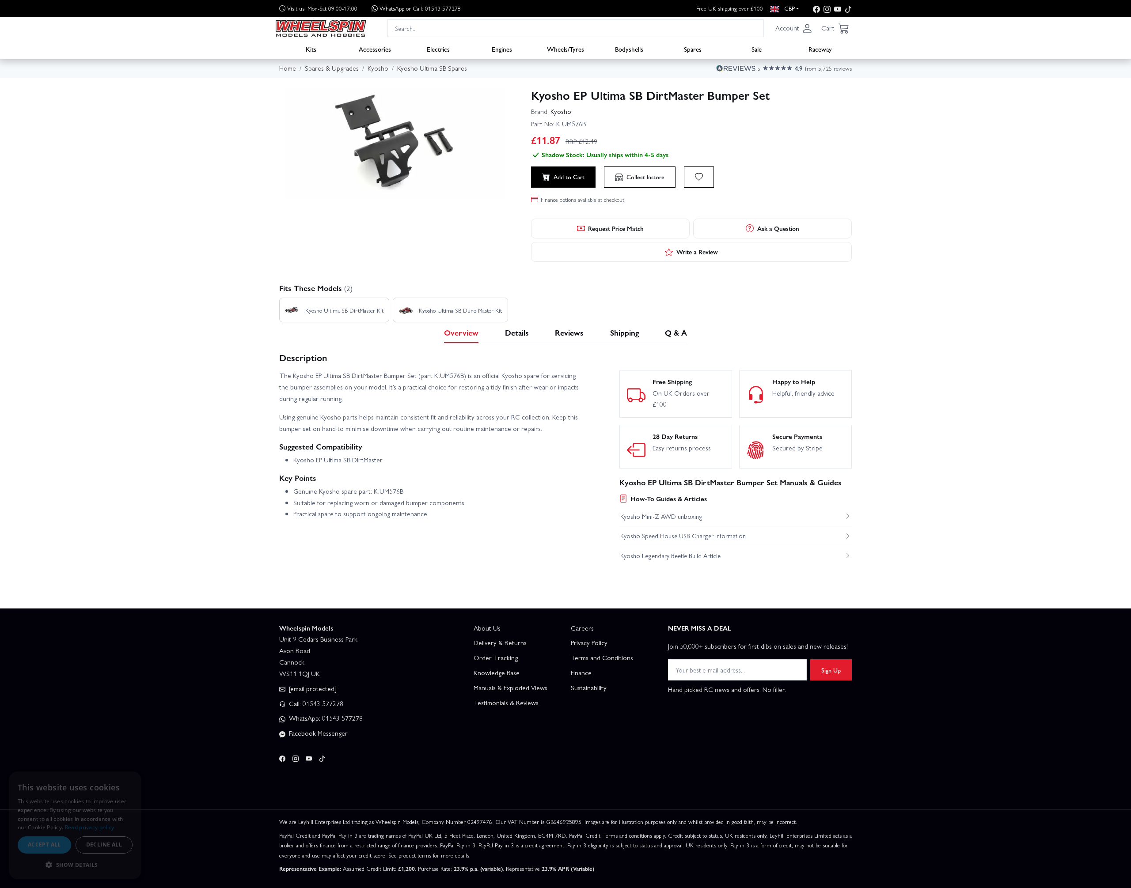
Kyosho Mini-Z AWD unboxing (661, 516)
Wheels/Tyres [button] (565, 49)
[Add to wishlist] (699, 177)
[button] (794, 28)
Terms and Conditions (602, 657)
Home (287, 68)
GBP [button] (788, 8)
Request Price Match (616, 228)
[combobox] (575, 28)
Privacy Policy (589, 642)
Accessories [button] (375, 49)
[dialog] (75, 825)
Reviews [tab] (569, 332)
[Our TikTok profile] (848, 9)
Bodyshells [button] (629, 49)
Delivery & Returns (500, 642)
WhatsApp (420, 8)
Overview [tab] (461, 332)
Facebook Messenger (317, 733)
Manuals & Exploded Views (510, 687)
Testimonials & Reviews (506, 702)
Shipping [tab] (624, 332)
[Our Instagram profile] (827, 9)
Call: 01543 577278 (315, 703)
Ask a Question (778, 228)
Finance (581, 672)
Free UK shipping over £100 (729, 8)
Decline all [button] (104, 844)
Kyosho (560, 111)
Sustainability (589, 687)
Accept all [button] (44, 844)
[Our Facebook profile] (816, 9)
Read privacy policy (89, 827)
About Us (487, 628)
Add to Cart (569, 176)
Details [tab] (517, 332)
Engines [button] (502, 49)
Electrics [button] (438, 49)
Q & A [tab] (676, 332)
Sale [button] (756, 49)
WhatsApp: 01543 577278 (325, 718)
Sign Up (831, 669)
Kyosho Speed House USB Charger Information (683, 535)
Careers (582, 628)
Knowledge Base (497, 672)
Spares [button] (693, 49)
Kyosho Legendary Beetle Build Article (670, 555)
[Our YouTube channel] (837, 9)
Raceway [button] (820, 49)
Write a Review (697, 251)
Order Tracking (496, 657)
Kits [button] (311, 49)
